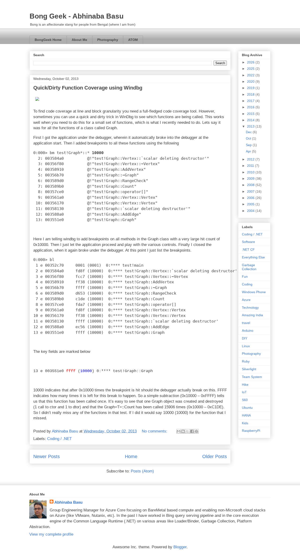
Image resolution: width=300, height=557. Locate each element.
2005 (251, 204)
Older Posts (214, 456)
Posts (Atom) (142, 471)
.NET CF (248, 249)
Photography (107, 40)
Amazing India (252, 315)
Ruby (246, 361)
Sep (249, 145)
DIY (244, 338)
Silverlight (249, 369)
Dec (249, 132)
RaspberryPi (251, 430)
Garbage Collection (249, 267)
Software (248, 242)
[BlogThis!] (183, 431)
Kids (245, 423)
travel (246, 323)
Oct (249, 138)
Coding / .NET (59, 438)
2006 (251, 198)
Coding (247, 284)
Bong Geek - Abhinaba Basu (77, 16)
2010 (251, 172)
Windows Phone (254, 292)
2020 (251, 81)
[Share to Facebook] (192, 431)
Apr (249, 151)
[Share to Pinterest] (196, 431)
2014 (251, 120)
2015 (251, 114)
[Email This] (178, 431)
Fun (245, 276)
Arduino (247, 330)
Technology (250, 307)
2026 (251, 62)
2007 (251, 191)
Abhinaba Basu (68, 502)
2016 (251, 107)
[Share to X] (187, 431)
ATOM (133, 40)
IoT (244, 392)
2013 (251, 126)
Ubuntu (247, 407)
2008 (251, 185)
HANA (246, 415)
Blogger (180, 547)
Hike (245, 384)
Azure (246, 300)
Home (131, 456)
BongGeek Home (48, 40)
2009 (251, 178)
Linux (246, 346)
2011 (251, 165)
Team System (252, 377)
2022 (251, 75)
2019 (251, 88)
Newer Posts (46, 456)
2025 (251, 68)
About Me (79, 40)
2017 (251, 101)
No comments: (155, 431)
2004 (251, 211)
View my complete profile (51, 534)
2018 (251, 94)
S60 (245, 400)
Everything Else (253, 257)
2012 (251, 159)
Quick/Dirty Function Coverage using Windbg (87, 88)
